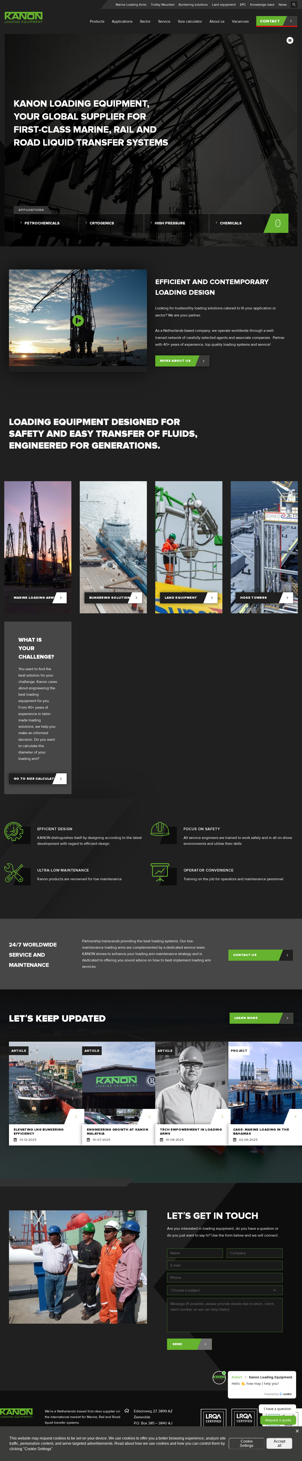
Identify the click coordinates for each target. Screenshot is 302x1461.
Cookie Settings (246, 1443)
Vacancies (240, 21)
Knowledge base (262, 5)
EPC (243, 5)
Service (164, 21)
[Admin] (294, 4)
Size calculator (190, 21)
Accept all (279, 1443)
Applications (122, 21)
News (283, 5)
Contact (270, 21)
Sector (145, 21)
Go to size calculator (36, 778)
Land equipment (224, 5)
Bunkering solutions (193, 5)
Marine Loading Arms (131, 5)
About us (217, 21)
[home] (23, 24)
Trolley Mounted (162, 5)
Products (97, 21)
